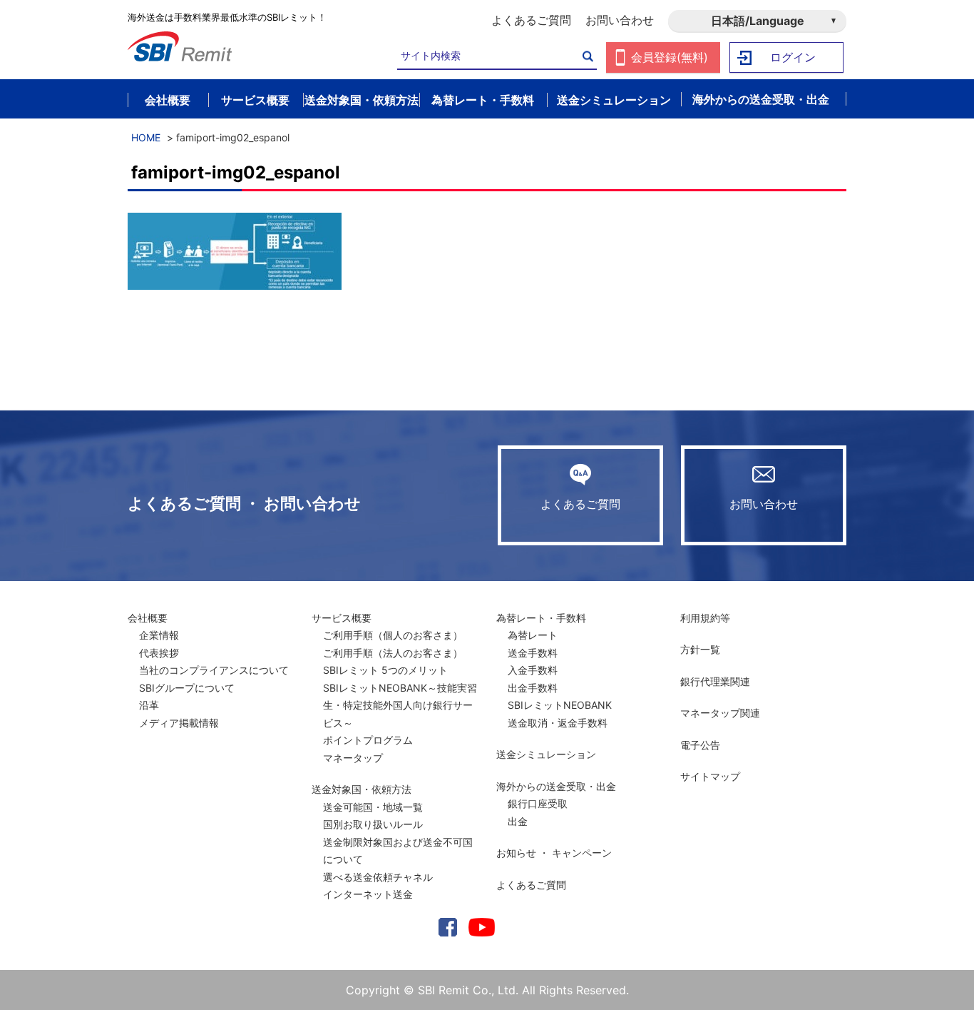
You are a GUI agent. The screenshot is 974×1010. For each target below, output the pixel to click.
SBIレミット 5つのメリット (385, 670)
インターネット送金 (368, 894)
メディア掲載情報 (179, 723)
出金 (518, 821)
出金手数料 (533, 688)
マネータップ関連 (720, 713)
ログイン (793, 57)
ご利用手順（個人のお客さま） (393, 635)
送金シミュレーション (546, 754)
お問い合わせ (619, 20)
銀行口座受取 (538, 803)
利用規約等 (705, 618)
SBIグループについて (187, 688)
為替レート (533, 635)
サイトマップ (710, 776)
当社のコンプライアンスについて (214, 670)
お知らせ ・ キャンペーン (554, 853)
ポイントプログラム (368, 740)
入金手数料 (533, 670)
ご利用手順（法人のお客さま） (393, 653)
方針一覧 (700, 649)
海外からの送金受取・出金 (556, 786)
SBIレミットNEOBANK (560, 705)
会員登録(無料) (669, 57)
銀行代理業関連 (715, 681)
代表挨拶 (159, 653)
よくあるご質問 (531, 20)
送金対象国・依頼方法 (361, 789)
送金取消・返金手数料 (558, 723)
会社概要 (148, 618)
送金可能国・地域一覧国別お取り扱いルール (373, 816)
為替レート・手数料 (541, 618)
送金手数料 (533, 653)
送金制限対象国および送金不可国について (398, 851)
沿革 (149, 705)
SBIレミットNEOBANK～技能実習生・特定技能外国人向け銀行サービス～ (400, 705)
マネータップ (353, 758)
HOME (145, 137)
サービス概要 (341, 618)
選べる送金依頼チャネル (378, 877)
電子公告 (700, 745)
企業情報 (159, 635)
